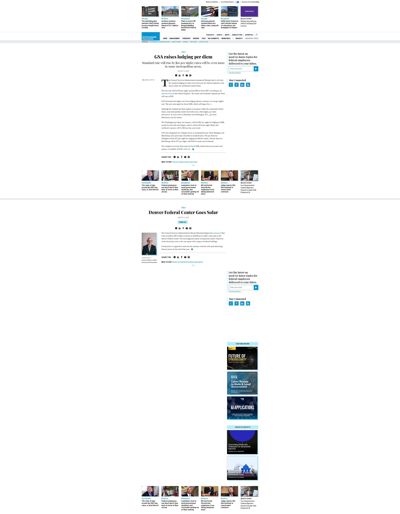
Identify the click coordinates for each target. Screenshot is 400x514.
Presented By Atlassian (236, 477)
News (165, 38)
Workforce (226, 38)
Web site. (187, 149)
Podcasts (210, 35)
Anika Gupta (149, 80)
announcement (166, 93)
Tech (204, 38)
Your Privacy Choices (227, 2)
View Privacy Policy (234, 73)
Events (219, 35)
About (227, 35)
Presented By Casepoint (236, 451)
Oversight (186, 38)
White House (176, 42)
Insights (239, 38)
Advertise (249, 35)
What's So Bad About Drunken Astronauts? (187, 262)
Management (175, 38)
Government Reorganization (159, 42)
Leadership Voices (251, 38)
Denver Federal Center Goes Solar (184, 162)
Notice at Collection (212, 2)
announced (217, 233)
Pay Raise (193, 42)
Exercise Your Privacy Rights (250, 2)
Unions (185, 42)
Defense (196, 38)
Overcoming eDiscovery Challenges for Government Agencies (239, 446)
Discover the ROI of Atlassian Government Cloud (240, 473)
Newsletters (237, 35)
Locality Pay (203, 42)
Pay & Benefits (213, 38)
